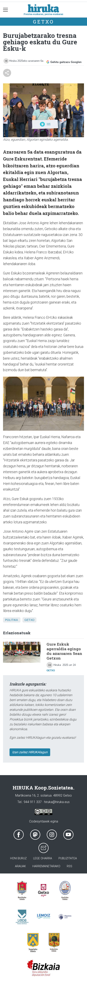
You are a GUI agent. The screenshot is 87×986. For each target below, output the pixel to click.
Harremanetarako (46, 866)
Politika (11, 620)
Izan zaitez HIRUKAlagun (30, 752)
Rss (69, 866)
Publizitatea (67, 858)
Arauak (20, 866)
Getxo (43, 21)
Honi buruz (18, 858)
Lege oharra (42, 858)
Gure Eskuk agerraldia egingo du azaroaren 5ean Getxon (64, 651)
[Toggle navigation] (5, 9)
